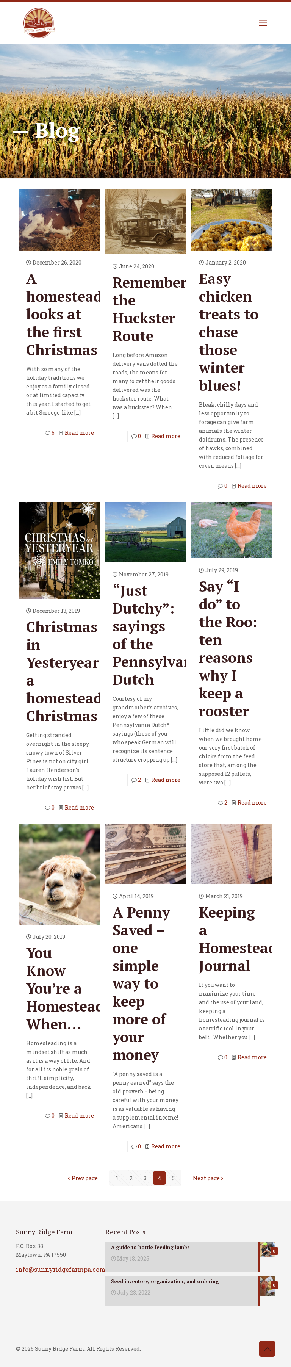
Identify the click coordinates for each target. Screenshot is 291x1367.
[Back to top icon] (267, 1349)
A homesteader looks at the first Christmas (71, 314)
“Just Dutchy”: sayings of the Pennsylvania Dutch (160, 635)
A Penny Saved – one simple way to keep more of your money (141, 983)
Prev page (85, 1178)
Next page (206, 1178)
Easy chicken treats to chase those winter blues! (228, 332)
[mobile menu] (263, 22)
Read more (79, 432)
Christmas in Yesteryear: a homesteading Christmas (75, 671)
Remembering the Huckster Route (161, 309)
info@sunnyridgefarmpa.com (60, 1269)
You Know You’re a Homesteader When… (72, 988)
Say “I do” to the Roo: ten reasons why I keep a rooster (228, 648)
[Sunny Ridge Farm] (39, 23)
